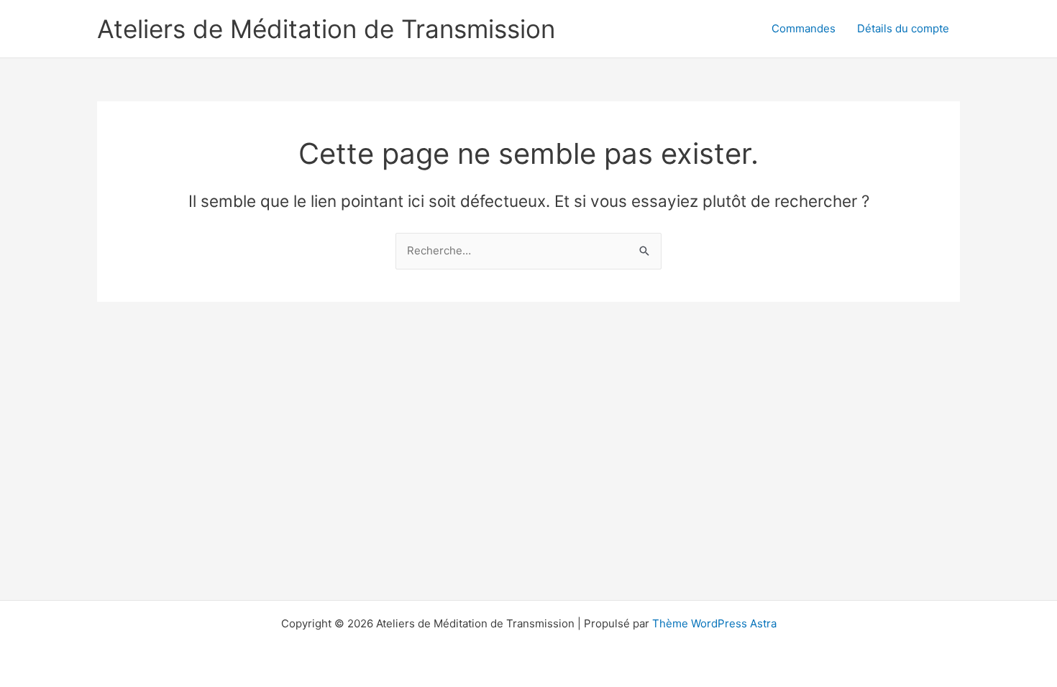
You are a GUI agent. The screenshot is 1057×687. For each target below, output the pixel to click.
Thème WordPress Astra (714, 623)
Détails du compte (903, 28)
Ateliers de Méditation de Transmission (326, 29)
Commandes (804, 28)
